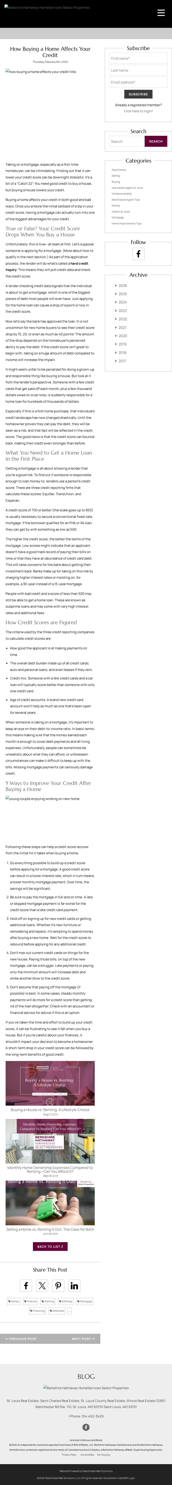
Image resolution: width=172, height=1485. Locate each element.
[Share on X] (42, 1286)
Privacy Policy (69, 1454)
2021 (122, 327)
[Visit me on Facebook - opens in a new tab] (138, 254)
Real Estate (119, 170)
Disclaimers (110, 1478)
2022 (123, 318)
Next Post (82, 1339)
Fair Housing (103, 1454)
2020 (123, 335)
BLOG (86, 1376)
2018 (122, 352)
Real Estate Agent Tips (126, 200)
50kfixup (66, 1301)
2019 (123, 344)
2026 (123, 285)
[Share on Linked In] (74, 1286)
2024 (123, 302)
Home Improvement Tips (126, 223)
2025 (123, 293)
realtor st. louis (121, 211)
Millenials (58, 1311)
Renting (49, 1301)
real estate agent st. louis (127, 188)
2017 (122, 360)
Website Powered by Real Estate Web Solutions (86, 1471)
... (70, 1311)
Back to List (49, 1246)
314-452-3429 (92, 1416)
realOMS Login (126, 1478)
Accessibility (87, 1454)
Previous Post (23, 1339)
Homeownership (122, 194)
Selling (116, 176)
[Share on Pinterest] (58, 1286)
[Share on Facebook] (26, 1286)
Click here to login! (138, 111)
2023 (123, 310)
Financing (38, 1311)
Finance (31, 1301)
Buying (116, 182)
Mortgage (86, 1301)
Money (15, 1301)
